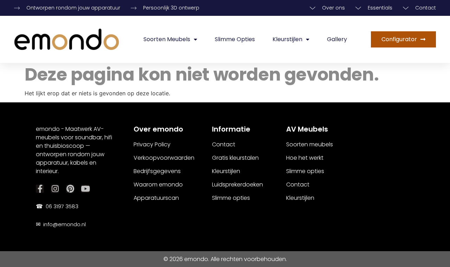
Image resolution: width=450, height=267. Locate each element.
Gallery (337, 39)
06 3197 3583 (57, 206)
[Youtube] (85, 189)
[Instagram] (55, 189)
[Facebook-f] (40, 189)
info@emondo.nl (61, 224)
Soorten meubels (166, 39)
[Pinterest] (70, 189)
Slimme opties (235, 39)
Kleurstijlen (287, 39)
